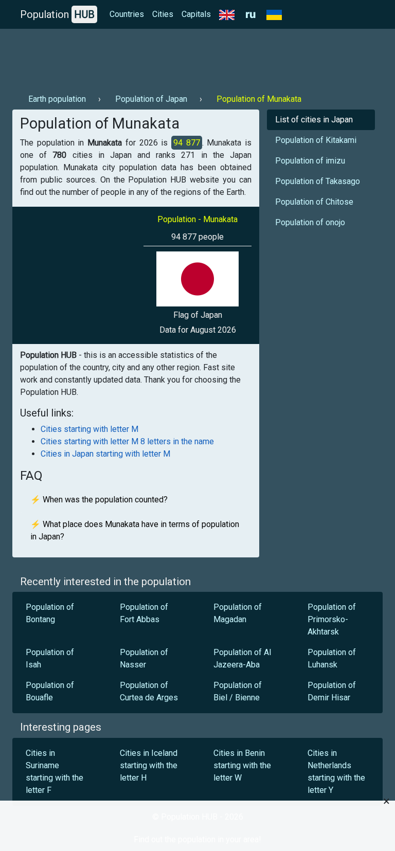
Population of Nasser (144, 658)
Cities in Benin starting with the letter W (242, 765)
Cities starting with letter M (89, 429)
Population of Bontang (50, 613)
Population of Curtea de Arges (149, 691)
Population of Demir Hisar (332, 691)
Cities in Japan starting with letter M (105, 454)
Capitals (196, 14)
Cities (162, 14)
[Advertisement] (197, 57)
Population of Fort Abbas (144, 613)
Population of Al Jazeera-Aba (242, 658)
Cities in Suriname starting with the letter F (54, 771)
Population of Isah (50, 658)
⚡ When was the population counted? (99, 499)
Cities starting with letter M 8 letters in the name (127, 441)
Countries (127, 14)
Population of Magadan (237, 613)
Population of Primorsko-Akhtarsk (332, 619)
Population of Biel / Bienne (237, 691)
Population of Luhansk (332, 658)
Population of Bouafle (50, 691)
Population (57, 14)
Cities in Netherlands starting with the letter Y (336, 771)
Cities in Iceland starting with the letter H (148, 765)
